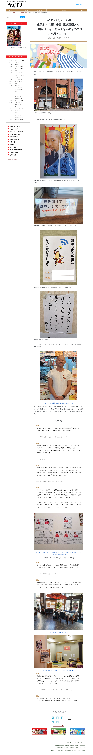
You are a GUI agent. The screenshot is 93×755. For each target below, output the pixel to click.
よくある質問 (14, 152)
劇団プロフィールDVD (16, 131)
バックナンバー (14, 129)
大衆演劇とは (14, 136)
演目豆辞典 (13, 147)
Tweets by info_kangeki (12, 159)
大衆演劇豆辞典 (14, 139)
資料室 (76, 745)
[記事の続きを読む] (69, 719)
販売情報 (69, 742)
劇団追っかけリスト (59, 745)
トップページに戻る (58, 726)
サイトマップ (82, 745)
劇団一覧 (12, 142)
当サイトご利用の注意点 (58, 747)
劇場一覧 (12, 144)
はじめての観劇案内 (16, 149)
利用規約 (66, 747)
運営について (61, 750)
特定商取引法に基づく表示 (70, 750)
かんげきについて (80, 4)
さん (19, 60)
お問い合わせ (14, 155)
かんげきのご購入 (15, 134)
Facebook (83, 750)
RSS (79, 750)
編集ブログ (83, 742)
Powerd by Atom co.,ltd (80, 752)
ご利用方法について (74, 747)
